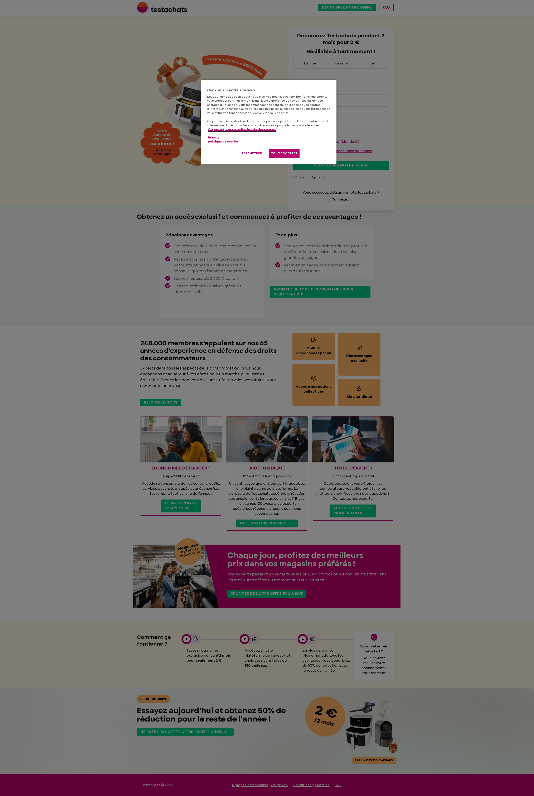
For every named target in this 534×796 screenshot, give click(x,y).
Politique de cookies (223, 142)
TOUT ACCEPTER (284, 153)
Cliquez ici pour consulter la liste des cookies (242, 129)
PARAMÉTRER (252, 153)
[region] (268, 122)
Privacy (213, 137)
